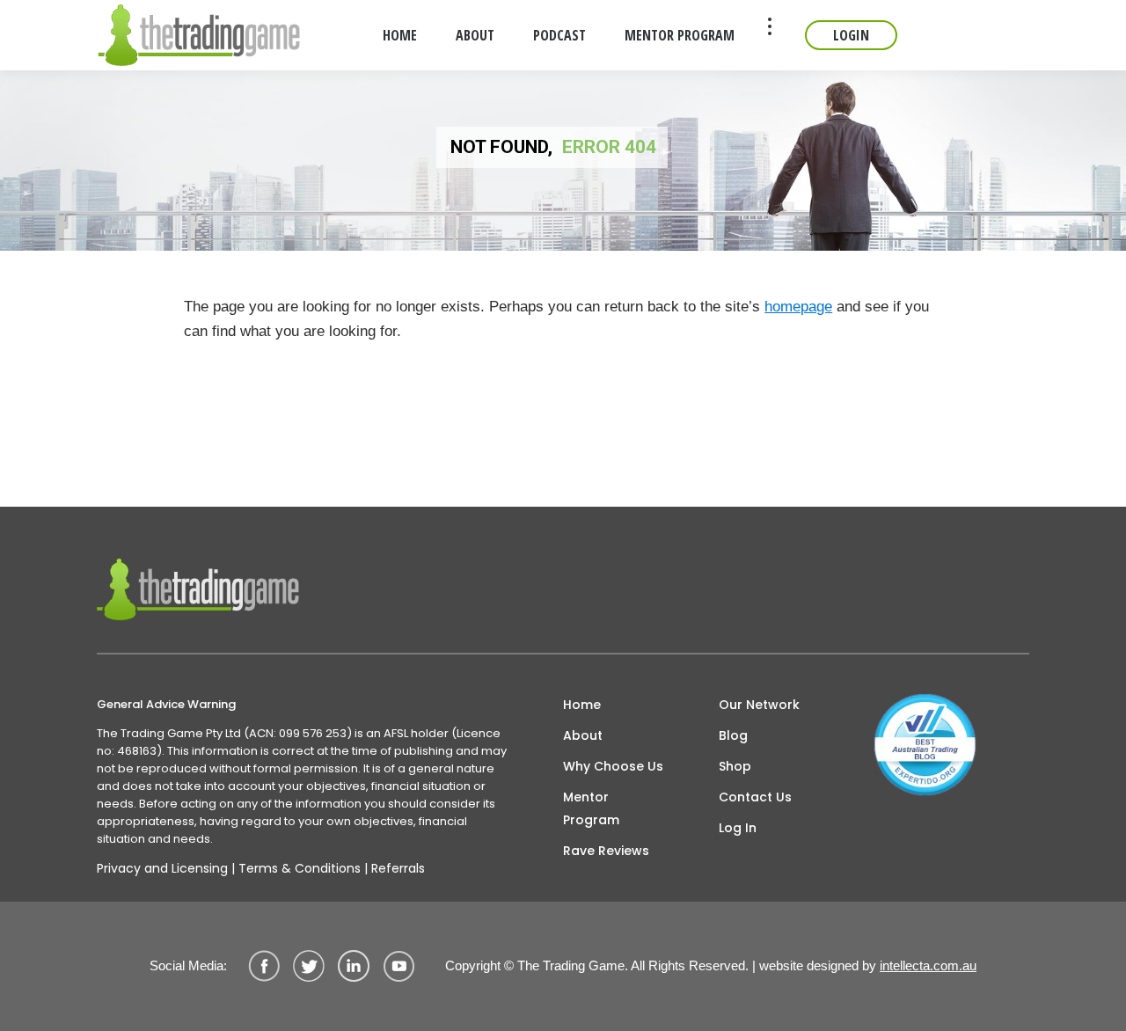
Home (582, 704)
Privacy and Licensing (162, 868)
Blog (733, 735)
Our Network (759, 704)
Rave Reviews (606, 850)
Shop (735, 766)
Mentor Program (591, 808)
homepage (798, 306)
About (583, 735)
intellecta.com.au (928, 965)
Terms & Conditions (299, 868)
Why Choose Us (613, 766)
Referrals (398, 868)
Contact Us (755, 797)
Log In (738, 828)
